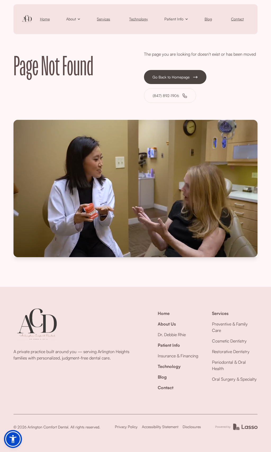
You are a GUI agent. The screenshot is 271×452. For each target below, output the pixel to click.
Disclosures (192, 426)
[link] (27, 19)
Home (45, 19)
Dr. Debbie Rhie (172, 334)
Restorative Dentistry (231, 351)
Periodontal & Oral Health (229, 365)
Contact (237, 19)
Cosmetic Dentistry (229, 341)
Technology (138, 19)
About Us (167, 324)
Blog (208, 19)
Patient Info (169, 345)
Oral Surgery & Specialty (234, 379)
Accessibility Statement (160, 426)
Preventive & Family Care (230, 327)
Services (103, 19)
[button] (73, 19)
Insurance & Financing (178, 355)
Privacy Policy (126, 426)
